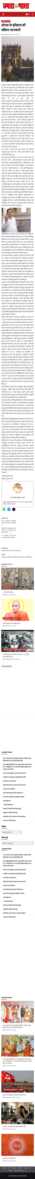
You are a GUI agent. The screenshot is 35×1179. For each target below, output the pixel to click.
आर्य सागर (6, 595)
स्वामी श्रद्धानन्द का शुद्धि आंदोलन (12, 623)
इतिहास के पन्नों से (6, 21)
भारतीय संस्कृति (13, 1168)
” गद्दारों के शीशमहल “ (8, 592)
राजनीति (20, 1090)
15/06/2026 (13, 1066)
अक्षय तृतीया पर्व (7, 801)
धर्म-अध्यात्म (25, 1168)
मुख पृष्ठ (4, 1168)
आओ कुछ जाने (7, 618)
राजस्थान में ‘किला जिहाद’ (9, 820)
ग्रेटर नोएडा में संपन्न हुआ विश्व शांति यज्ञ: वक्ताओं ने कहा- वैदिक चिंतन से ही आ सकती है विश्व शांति (17, 759)
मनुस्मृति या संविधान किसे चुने (10, 812)
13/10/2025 (13, 626)
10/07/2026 (13, 1030)
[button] (2, 14)
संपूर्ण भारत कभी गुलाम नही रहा (18, 1170)
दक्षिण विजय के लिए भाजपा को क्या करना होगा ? (14, 785)
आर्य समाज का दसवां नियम (9, 781)
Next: (17, 556)
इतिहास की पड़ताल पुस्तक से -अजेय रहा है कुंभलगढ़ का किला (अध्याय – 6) (9, 530)
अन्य (25, 1170)
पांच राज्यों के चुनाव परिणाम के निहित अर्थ (13, 793)
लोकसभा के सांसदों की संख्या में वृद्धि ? (12, 808)
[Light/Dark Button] (27, 14)
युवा (4, 1121)
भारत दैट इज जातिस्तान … (9, 789)
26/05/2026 (13, 1129)
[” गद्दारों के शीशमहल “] (17, 579)
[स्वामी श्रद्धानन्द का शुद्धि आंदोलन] (17, 610)
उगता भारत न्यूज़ (7, 1020)
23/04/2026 (13, 595)
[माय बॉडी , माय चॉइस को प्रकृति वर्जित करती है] (17, 1113)
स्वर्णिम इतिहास (20, 1168)
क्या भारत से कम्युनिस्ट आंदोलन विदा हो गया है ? (14, 773)
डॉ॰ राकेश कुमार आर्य (7, 34)
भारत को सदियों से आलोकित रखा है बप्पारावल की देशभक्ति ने (9, 523)
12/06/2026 (17, 1097)
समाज (29, 1168)
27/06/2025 (17, 659)
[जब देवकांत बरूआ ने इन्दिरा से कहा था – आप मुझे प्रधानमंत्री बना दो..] (17, 641)
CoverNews (13, 1176)
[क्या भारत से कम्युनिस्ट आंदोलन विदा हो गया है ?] (17, 1081)
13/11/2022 (17, 34)
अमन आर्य (6, 1030)
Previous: (11, 549)
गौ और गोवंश (11, 1170)
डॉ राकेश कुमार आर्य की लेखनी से (19, 649)
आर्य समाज (6, 1153)
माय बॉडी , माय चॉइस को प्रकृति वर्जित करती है (14, 777)
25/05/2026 (13, 1161)
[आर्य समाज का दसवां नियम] (17, 1145)
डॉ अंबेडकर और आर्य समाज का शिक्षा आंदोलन (14, 816)
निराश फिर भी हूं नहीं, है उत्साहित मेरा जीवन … (14, 797)
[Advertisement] (17, 731)
